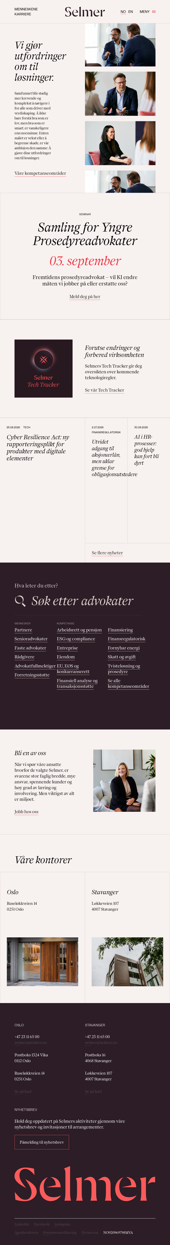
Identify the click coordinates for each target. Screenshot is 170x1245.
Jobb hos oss (26, 811)
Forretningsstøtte (32, 675)
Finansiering (120, 630)
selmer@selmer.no (31, 1042)
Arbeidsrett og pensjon (79, 630)
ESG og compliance (76, 639)
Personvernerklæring (59, 1232)
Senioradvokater (31, 639)
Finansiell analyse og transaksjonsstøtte (77, 683)
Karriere (23, 14)
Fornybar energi (124, 648)
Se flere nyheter (107, 553)
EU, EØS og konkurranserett (73, 669)
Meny (145, 11)
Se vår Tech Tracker (104, 390)
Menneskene (26, 9)
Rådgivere (24, 657)
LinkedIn (22, 1224)
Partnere (23, 630)
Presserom (89, 1232)
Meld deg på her (84, 296)
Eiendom (66, 657)
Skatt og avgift (122, 657)
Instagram (62, 1224)
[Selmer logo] (85, 12)
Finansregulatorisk (126, 639)
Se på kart (23, 1091)
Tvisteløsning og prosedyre (124, 669)
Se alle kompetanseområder (128, 683)
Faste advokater (30, 648)
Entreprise (67, 648)
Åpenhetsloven (26, 1232)
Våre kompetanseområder (40, 173)
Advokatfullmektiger (35, 666)
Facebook (42, 1224)
